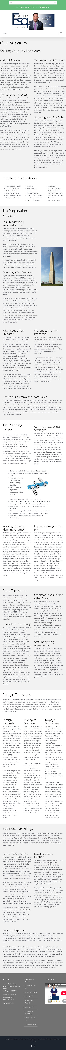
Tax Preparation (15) (30, 1019)
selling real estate (56, 785)
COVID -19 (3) (29, 996)
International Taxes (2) (29, 1002)
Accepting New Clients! (43, 7)
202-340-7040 (11, 995)
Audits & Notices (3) (30, 987)
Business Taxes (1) (31, 992)
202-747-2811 (9, 997)
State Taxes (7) (29, 1007)
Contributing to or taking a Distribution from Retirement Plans (30, 501)
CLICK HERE (10, 999)
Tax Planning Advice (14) (29, 1012)
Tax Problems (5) (30, 1024)
